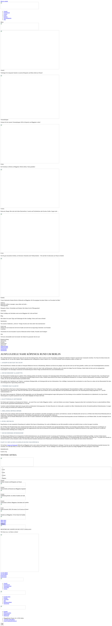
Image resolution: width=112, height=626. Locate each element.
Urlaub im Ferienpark (12, 445)
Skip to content (4, 1)
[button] (56, 22)
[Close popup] (2, 624)
